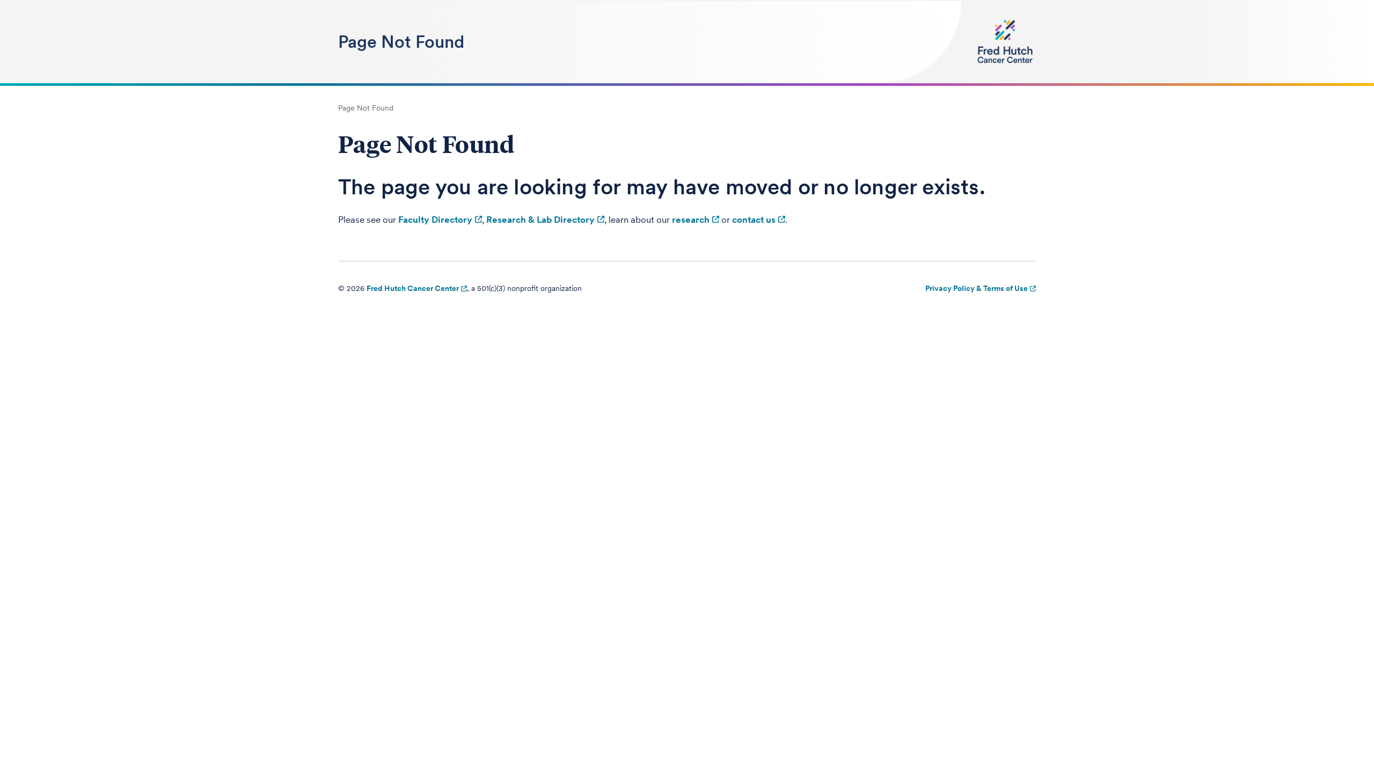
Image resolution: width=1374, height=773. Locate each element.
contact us (754, 219)
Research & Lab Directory (540, 219)
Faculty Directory (435, 219)
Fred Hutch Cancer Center (413, 288)
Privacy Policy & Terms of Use (976, 288)
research (691, 219)
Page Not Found (401, 41)
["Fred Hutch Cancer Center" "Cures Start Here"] (1005, 41)
